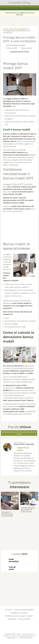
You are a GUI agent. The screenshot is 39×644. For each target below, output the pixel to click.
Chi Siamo (9, 610)
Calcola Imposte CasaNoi (23, 610)
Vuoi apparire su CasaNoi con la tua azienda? (19, 13)
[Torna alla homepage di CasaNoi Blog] (19, 628)
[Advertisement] (20, 20)
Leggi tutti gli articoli (23, 449)
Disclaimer (12, 619)
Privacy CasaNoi (24, 619)
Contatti (29, 616)
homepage (3, 8)
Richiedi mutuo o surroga (15, 616)
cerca (36, 8)
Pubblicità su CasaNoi (19, 613)
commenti (27, 48)
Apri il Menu (19, 7)
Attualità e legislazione (19, 29)
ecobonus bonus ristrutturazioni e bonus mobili (19, 433)
